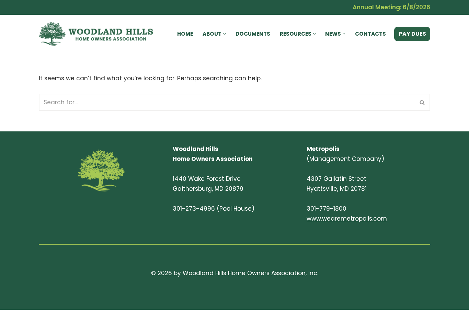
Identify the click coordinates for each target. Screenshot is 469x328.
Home (185, 33)
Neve (46, 319)
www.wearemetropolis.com (347, 218)
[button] (224, 34)
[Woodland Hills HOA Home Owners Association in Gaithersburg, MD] (99, 34)
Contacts (370, 33)
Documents (253, 33)
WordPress (111, 319)
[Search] (422, 102)
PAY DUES (412, 34)
